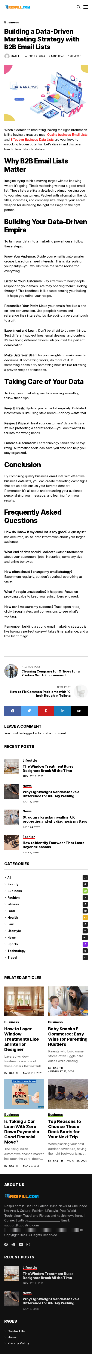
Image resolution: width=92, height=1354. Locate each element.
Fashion (46, 897)
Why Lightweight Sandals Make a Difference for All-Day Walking (51, 794)
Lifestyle (46, 931)
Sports (46, 944)
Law (46, 924)
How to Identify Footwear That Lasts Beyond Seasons (53, 845)
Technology (46, 951)
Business (47, 891)
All (46, 877)
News (47, 937)
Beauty (46, 884)
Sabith (16, 56)
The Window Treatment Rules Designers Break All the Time (48, 768)
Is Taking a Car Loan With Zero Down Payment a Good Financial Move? (21, 1132)
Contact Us (16, 1331)
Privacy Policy (18, 1343)
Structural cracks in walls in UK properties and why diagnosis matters (55, 819)
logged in (30, 733)
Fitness (46, 904)
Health (47, 917)
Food (47, 911)
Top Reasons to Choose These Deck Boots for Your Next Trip (64, 1129)
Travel (46, 957)
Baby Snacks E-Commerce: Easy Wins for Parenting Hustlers (68, 1036)
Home (11, 1337)
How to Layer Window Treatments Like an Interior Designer (21, 1039)
